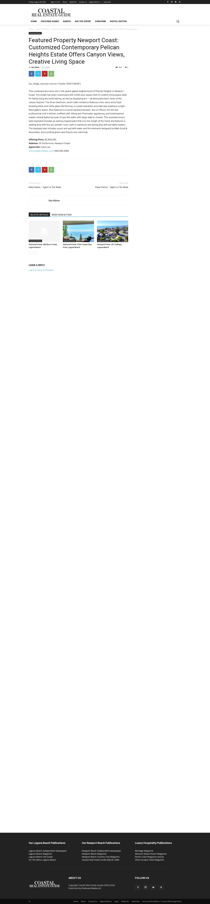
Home (31, 29)
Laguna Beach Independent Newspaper (48, 850)
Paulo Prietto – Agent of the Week (111, 187)
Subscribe (135, 901)
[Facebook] (167, 2)
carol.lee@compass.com (41, 150)
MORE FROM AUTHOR (62, 215)
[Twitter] (179, 2)
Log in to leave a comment (41, 270)
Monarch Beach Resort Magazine (151, 853)
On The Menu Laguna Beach (42, 859)
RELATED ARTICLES (39, 215)
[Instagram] (171, 2)
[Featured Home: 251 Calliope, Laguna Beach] (112, 231)
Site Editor (35, 67)
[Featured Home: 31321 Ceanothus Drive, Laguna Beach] (78, 231)
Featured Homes (43, 29)
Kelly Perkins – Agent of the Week (45, 187)
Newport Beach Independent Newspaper (101, 850)
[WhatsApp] (51, 74)
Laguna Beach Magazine (40, 853)
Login (116, 901)
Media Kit (125, 901)
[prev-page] (30, 253)
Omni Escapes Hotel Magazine (149, 859)
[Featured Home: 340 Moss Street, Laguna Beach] (44, 231)
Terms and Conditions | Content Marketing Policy (161, 901)
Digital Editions (106, 901)
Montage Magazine (144, 850)
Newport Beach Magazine (94, 853)
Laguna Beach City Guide (41, 856)
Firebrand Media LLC (91, 888)
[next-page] (35, 253)
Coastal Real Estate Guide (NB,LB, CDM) (100, 859)
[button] (177, 21)
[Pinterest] (45, 74)
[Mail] (175, 2)
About (83, 901)
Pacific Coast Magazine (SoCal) (149, 856)
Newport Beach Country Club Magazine (101, 856)
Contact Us (92, 901)
